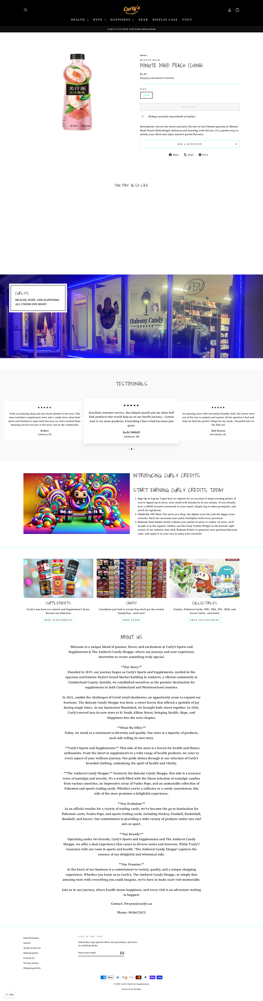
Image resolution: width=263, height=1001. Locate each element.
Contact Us (28, 958)
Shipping (145, 78)
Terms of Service (32, 948)
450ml (146, 95)
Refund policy (30, 953)
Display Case (165, 19)
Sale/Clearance (31, 937)
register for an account (190, 498)
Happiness (121, 19)
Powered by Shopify (131, 989)
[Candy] (132, 578)
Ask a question (189, 144)
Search (26, 943)
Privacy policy (31, 963)
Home (143, 55)
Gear (143, 19)
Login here (166, 498)
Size (143, 89)
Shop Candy (131, 620)
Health (78, 19)
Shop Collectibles (204, 620)
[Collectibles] (205, 578)
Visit (187, 19)
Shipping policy (32, 968)
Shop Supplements (58, 620)
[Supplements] (58, 578)
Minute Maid (150, 60)
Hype (98, 19)
